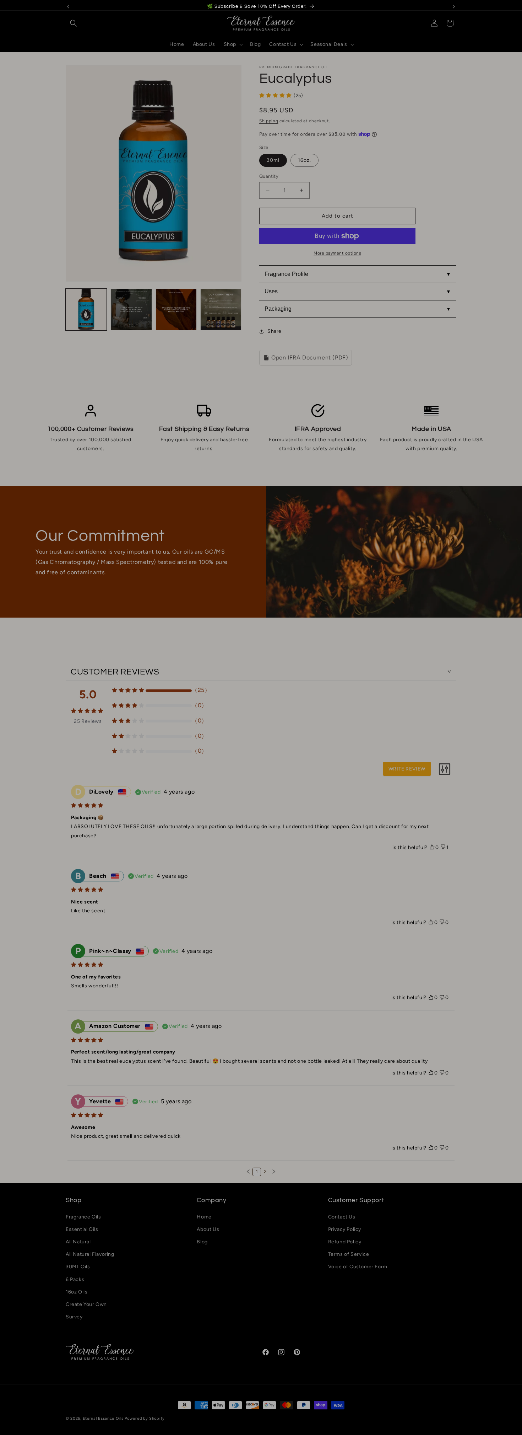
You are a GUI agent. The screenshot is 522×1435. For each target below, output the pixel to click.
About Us (208, 1229)
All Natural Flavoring (90, 1254)
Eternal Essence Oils (103, 1418)
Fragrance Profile (286, 274)
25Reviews (88, 721)
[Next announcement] (454, 7)
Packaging (278, 309)
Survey (74, 1317)
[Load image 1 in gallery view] (86, 309)
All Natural (78, 1242)
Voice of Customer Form (357, 1267)
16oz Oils (76, 1292)
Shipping (268, 120)
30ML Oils (78, 1267)
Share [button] (274, 331)
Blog (202, 1242)
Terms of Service (348, 1254)
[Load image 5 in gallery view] (176, 309)
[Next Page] (274, 1172)
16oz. (304, 160)
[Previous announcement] (68, 7)
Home (204, 1217)
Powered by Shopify (145, 1418)
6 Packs (75, 1279)
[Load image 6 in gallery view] (220, 309)
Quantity (268, 176)
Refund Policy (344, 1242)
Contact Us (341, 1217)
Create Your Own (86, 1304)
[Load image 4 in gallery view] (131, 309)
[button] (73, 23)
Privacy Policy (344, 1229)
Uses (271, 291)
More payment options (337, 253)
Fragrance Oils (83, 1217)
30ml (273, 160)
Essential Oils (82, 1229)
